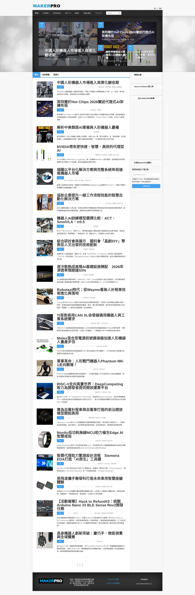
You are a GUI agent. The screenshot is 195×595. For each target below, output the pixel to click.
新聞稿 (113, 87)
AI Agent (86, 87)
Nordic (86, 441)
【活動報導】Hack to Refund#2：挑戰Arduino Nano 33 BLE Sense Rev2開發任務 (90, 505)
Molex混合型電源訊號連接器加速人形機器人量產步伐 (91, 340)
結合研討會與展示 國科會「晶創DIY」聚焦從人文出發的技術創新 (91, 243)
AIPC (91, 392)
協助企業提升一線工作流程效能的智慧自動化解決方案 (90, 197)
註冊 (160, 8)
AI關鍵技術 (100, 87)
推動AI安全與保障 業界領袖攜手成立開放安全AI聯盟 (90, 584)
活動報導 (91, 249)
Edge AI (93, 346)
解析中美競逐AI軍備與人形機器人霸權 (115, 55)
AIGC (91, 155)
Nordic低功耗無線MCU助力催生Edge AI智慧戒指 (90, 434)
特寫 (109, 392)
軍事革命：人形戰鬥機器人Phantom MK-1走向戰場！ (90, 363)
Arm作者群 (77, 567)
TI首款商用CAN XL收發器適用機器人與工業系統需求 (91, 317)
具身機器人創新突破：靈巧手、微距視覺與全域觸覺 (90, 535)
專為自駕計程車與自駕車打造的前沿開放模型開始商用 (90, 411)
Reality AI (119, 178)
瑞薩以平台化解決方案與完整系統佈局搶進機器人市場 (90, 171)
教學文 (111, 567)
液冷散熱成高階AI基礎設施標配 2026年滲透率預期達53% (90, 268)
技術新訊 (93, 110)
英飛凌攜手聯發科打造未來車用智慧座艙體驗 (90, 480)
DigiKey (85, 513)
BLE (81, 513)
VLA (91, 132)
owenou (76, 226)
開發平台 (88, 180)
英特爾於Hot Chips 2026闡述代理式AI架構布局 (90, 104)
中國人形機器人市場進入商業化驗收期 (88, 83)
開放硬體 (110, 513)
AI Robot (93, 87)
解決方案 (116, 155)
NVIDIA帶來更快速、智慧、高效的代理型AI (145, 55)
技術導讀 (108, 87)
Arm (84, 567)
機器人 (83, 180)
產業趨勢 (119, 87)
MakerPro (58, 59)
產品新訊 (120, 203)
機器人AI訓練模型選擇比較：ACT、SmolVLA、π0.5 (86, 220)
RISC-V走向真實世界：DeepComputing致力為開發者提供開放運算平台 (90, 386)
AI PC (87, 392)
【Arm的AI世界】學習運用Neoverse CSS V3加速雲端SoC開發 (91, 561)
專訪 (65, 180)
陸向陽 (75, 513)
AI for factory (98, 178)
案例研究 (86, 298)
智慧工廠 (77, 180)
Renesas (60, 180)
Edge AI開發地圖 (88, 418)
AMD (91, 541)
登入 (155, 8)
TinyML (92, 441)
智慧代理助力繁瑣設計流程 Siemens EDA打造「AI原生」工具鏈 (88, 457)
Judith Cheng (78, 178)
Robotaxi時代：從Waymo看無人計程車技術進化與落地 (91, 291)
